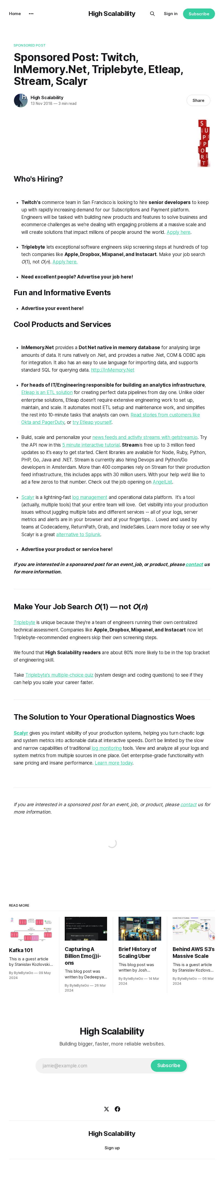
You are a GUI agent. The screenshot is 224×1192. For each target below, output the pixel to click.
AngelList (162, 482)
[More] (31, 13)
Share (198, 100)
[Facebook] (117, 1109)
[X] (106, 1109)
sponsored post (30, 45)
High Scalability (112, 14)
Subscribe (199, 13)
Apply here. (64, 262)
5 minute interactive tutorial (91, 445)
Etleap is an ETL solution (47, 392)
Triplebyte (24, 622)
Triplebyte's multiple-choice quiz (59, 675)
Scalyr (27, 497)
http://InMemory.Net (112, 370)
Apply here (178, 232)
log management (89, 497)
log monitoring (107, 748)
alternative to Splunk (78, 534)
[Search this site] (152, 13)
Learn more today (113, 763)
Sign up (112, 1147)
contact (194, 564)
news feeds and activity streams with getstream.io (145, 437)
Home (15, 13)
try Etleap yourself (92, 422)
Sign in (171, 13)
